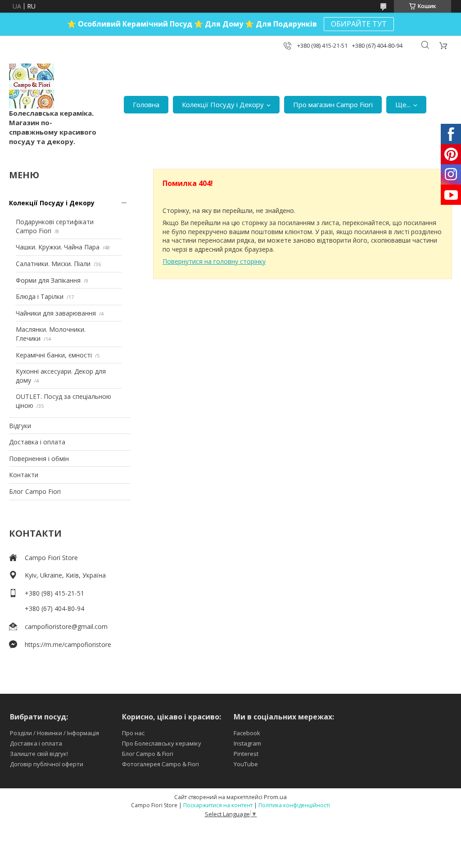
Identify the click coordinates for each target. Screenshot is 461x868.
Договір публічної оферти (46, 764)
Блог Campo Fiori (35, 491)
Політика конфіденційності (294, 805)
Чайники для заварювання (56, 313)
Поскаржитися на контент (218, 805)
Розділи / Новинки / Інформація (54, 733)
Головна (146, 104)
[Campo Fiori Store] (31, 85)
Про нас (133, 733)
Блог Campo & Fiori (147, 754)
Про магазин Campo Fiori (333, 104)
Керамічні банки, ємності (54, 355)
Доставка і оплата (37, 442)
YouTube (246, 764)
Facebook (247, 733)
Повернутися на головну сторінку (214, 261)
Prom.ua (275, 797)
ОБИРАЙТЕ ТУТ (359, 24)
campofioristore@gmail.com (66, 626)
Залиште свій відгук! (39, 754)
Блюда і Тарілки (39, 296)
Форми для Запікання (48, 280)
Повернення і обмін (39, 458)
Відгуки (20, 425)
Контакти (23, 474)
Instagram (247, 743)
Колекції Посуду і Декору (223, 104)
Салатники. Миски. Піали (53, 263)
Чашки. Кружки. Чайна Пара (57, 247)
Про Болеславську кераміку (161, 743)
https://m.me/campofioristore (68, 644)
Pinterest (246, 754)
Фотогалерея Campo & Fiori (160, 764)
